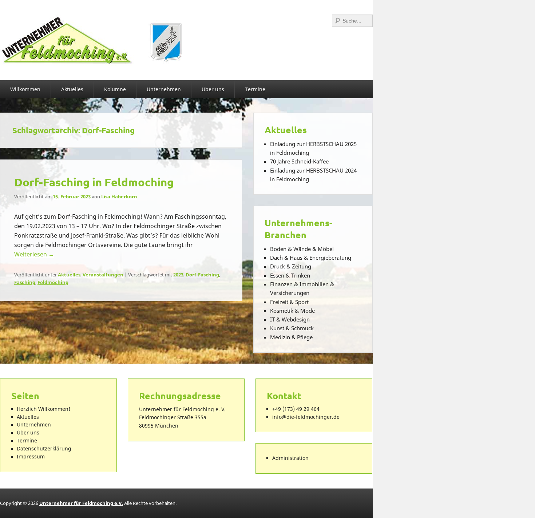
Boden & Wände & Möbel (302, 248)
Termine (255, 89)
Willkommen (25, 89)
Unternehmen (164, 89)
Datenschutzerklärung (44, 448)
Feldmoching (52, 282)
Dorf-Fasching (202, 274)
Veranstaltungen (103, 274)
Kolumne (115, 89)
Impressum (31, 456)
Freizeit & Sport (289, 301)
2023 (178, 274)
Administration (290, 458)
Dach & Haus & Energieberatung (310, 257)
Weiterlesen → (34, 254)
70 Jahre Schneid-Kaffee (299, 161)
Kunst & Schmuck (292, 328)
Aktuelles (72, 89)
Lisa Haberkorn (119, 196)
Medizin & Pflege (291, 337)
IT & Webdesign (290, 319)
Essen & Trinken (290, 275)
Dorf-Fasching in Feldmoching (94, 182)
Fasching (24, 282)
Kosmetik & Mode (292, 310)
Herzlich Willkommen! (43, 409)
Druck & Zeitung (290, 266)
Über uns (213, 89)
